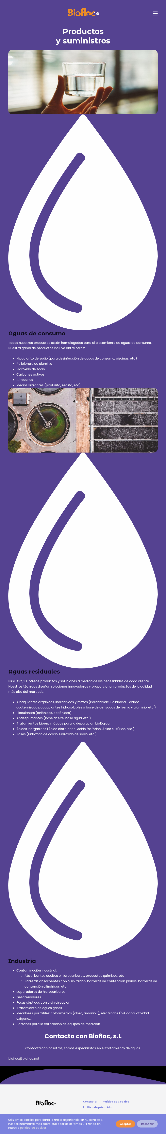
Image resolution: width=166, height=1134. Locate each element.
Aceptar (125, 1124)
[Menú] (155, 13)
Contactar (90, 1101)
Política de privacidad (98, 1107)
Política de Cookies (116, 1101)
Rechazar (147, 1124)
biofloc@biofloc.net (23, 1058)
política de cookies (33, 1128)
